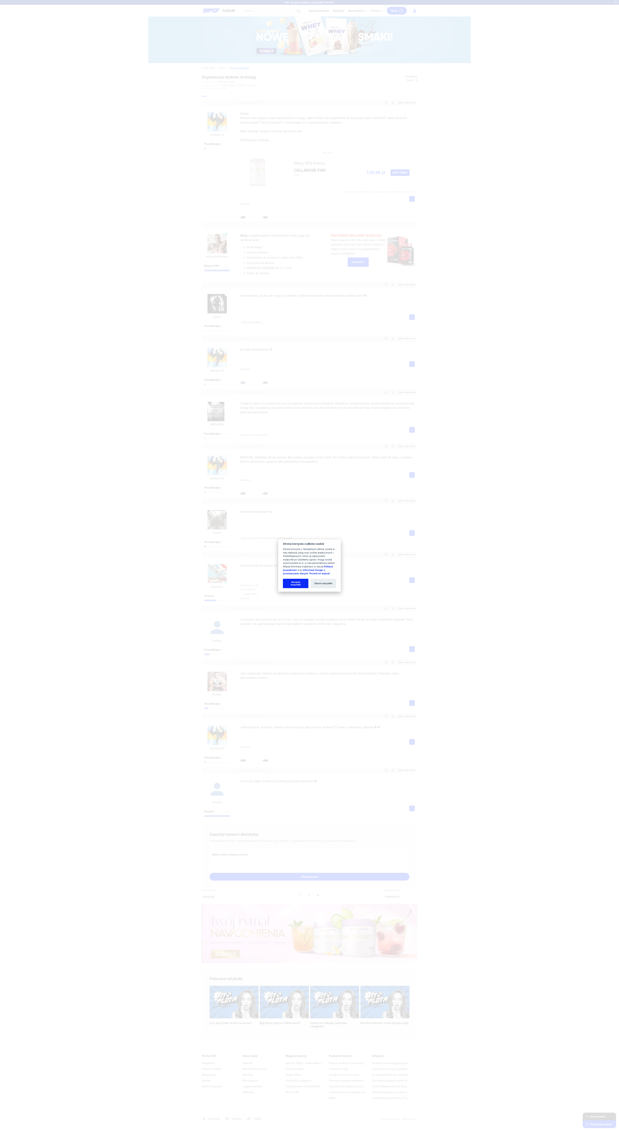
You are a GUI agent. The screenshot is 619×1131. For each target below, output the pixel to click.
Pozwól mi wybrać (319, 573)
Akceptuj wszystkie (296, 583)
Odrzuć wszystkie (323, 583)
